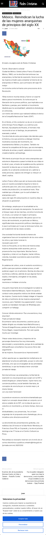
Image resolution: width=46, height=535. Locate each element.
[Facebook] (4, 33)
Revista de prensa (13, 10)
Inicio (3, 10)
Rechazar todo (23, 530)
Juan (6, 28)
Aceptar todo (23, 519)
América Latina (25, 10)
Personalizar (23, 524)
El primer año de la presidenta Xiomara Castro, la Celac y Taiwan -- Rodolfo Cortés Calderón (12, 475)
